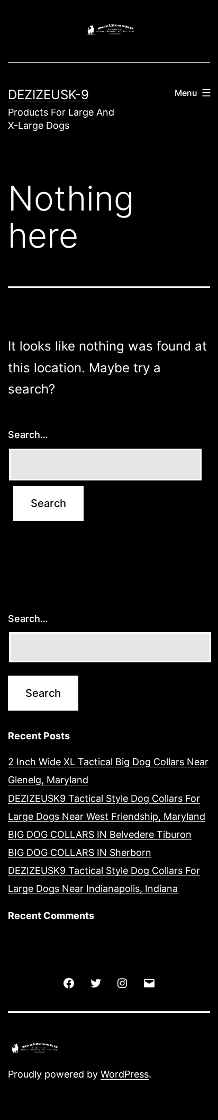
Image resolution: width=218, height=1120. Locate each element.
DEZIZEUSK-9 (48, 94)
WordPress (125, 1074)
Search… (28, 434)
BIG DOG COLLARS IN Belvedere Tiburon (100, 834)
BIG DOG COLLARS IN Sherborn (79, 852)
